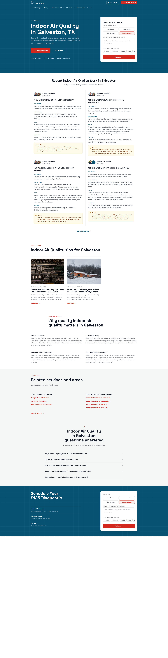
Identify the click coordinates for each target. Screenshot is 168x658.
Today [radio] (107, 51)
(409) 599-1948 (130, 3)
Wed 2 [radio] (123, 51)
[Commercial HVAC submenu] (63, 7)
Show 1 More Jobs (83, 231)
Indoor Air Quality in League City (98, 401)
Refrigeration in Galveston (41, 398)
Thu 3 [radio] (129, 51)
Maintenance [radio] (111, 33)
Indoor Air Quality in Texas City (97, 408)
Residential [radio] (110, 29)
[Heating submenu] (49, 7)
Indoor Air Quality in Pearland (97, 404)
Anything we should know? (114, 37)
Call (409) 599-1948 (41, 50)
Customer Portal (113, 3)
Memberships (81, 8)
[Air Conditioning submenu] (41, 7)
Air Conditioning (35, 8)
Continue (118, 57)
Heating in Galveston (39, 401)
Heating (46, 8)
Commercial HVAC (57, 8)
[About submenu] (91, 7)
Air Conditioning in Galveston (42, 404)
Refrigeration (69, 8)
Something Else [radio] (127, 33)
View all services (37, 413)
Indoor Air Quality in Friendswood (98, 398)
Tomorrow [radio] (115, 51)
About (88, 8)
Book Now (59, 50)
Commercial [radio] (127, 29)
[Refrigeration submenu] (74, 7)
